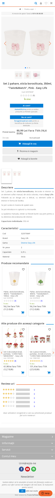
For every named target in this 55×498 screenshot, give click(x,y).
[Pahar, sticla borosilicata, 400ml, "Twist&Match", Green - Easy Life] (41, 278)
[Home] (20, 9)
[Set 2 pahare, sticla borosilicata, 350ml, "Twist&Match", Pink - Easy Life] (27, 43)
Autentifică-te (20, 109)
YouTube (27, 469)
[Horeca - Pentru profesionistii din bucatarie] (13, 3)
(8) (15, 361)
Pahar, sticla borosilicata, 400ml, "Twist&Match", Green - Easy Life (40, 293)
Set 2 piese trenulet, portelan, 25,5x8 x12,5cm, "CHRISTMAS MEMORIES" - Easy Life (40, 355)
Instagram (33, 469)
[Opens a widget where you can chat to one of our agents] (45, 493)
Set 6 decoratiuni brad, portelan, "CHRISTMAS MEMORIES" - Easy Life (13, 354)
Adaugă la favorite (28, 159)
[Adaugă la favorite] (23, 269)
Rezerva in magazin (29, 151)
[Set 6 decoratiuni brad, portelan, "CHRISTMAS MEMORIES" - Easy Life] (14, 339)
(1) (41, 361)
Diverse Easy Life (28, 243)
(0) (15, 301)
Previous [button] (1, 352)
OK (22, 491)
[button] (5, 43)
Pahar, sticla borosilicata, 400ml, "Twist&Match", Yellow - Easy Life (14, 293)
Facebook (21, 469)
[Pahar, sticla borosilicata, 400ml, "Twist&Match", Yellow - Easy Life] (14, 278)
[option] (14, 291)
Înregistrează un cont (23, 121)
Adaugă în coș (29, 144)
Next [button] (53, 352)
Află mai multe (32, 491)
